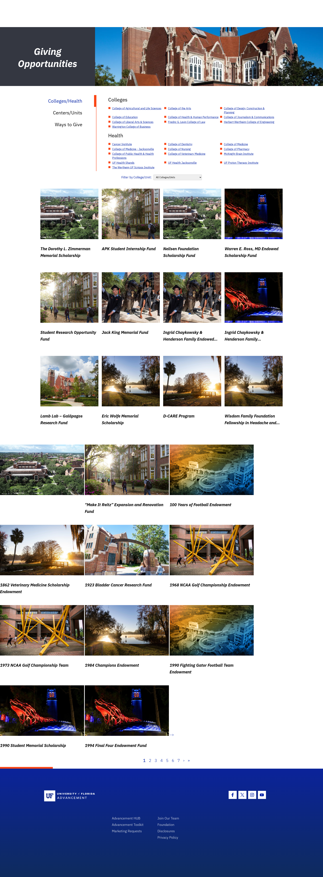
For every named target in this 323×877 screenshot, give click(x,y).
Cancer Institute (122, 144)
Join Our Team (168, 818)
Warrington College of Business (131, 126)
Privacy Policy (167, 837)
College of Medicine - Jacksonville (133, 149)
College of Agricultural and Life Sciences (136, 108)
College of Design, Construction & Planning (244, 110)
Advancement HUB (126, 818)
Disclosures (166, 831)
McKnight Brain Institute (239, 153)
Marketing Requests (127, 831)
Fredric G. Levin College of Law (186, 122)
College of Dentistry (180, 144)
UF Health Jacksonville (182, 162)
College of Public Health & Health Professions (133, 156)
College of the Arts (179, 108)
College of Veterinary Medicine (186, 153)
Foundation (165, 824)
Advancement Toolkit (127, 824)
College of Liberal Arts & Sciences (132, 122)
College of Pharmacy (236, 149)
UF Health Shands (123, 162)
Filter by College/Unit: (136, 177)
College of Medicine (236, 144)
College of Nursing (179, 149)
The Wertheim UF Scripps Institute (133, 167)
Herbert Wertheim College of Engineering (249, 122)
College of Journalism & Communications (249, 117)
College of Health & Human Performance (193, 117)
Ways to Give (68, 124)
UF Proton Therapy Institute (241, 162)
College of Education (125, 117)
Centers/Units (67, 113)
